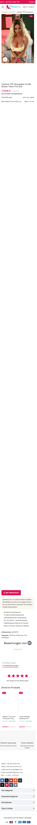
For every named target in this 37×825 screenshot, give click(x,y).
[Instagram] (20, 780)
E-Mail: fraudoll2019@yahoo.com (12, 772)
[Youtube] (11, 780)
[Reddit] (16, 780)
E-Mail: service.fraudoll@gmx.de (11, 769)
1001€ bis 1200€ (14, 635)
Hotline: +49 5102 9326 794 (10, 763)
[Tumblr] (11, 785)
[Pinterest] (7, 785)
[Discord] (16, 785)
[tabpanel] (17, 678)
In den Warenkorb (11, 593)
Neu (22, 635)
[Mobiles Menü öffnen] (2, 7)
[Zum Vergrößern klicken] (5, 59)
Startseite (4, 12)
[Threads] (2, 785)
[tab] (9, 663)
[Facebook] (2, 780)
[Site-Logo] (13, 7)
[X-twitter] (7, 780)
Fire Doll (12, 12)
